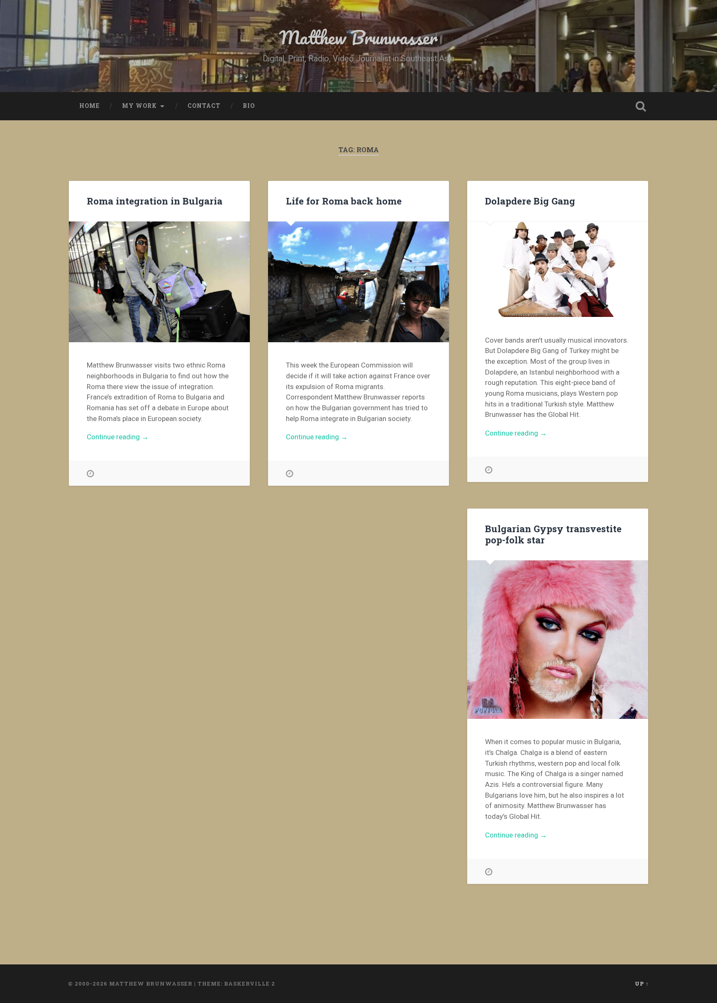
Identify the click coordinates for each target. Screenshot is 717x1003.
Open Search (640, 106)
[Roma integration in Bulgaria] (159, 282)
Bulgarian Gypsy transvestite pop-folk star (553, 534)
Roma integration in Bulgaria (154, 201)
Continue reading (131, 437)
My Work (139, 106)
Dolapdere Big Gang (530, 201)
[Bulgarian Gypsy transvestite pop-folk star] (557, 639)
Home (89, 106)
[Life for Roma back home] (358, 282)
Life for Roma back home (344, 201)
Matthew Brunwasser (358, 37)
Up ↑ (642, 983)
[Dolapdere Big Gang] (557, 269)
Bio (249, 106)
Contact (204, 106)
